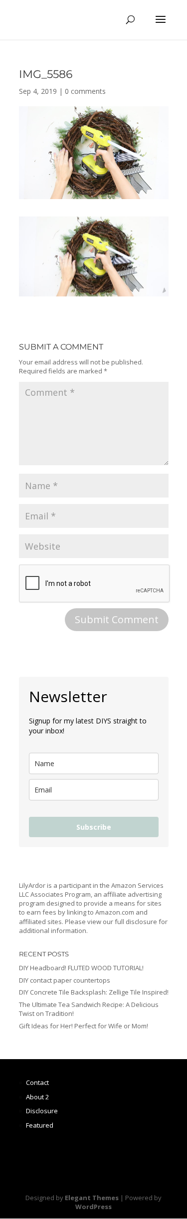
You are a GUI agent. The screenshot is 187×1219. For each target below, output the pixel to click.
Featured (39, 1125)
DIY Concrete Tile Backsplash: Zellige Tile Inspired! (94, 992)
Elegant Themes (92, 1197)
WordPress (93, 1206)
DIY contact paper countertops (64, 980)
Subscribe (93, 827)
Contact (37, 1082)
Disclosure (42, 1110)
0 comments (85, 91)
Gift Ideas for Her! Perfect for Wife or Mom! (83, 1025)
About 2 (37, 1096)
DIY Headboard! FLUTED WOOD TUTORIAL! (81, 967)
